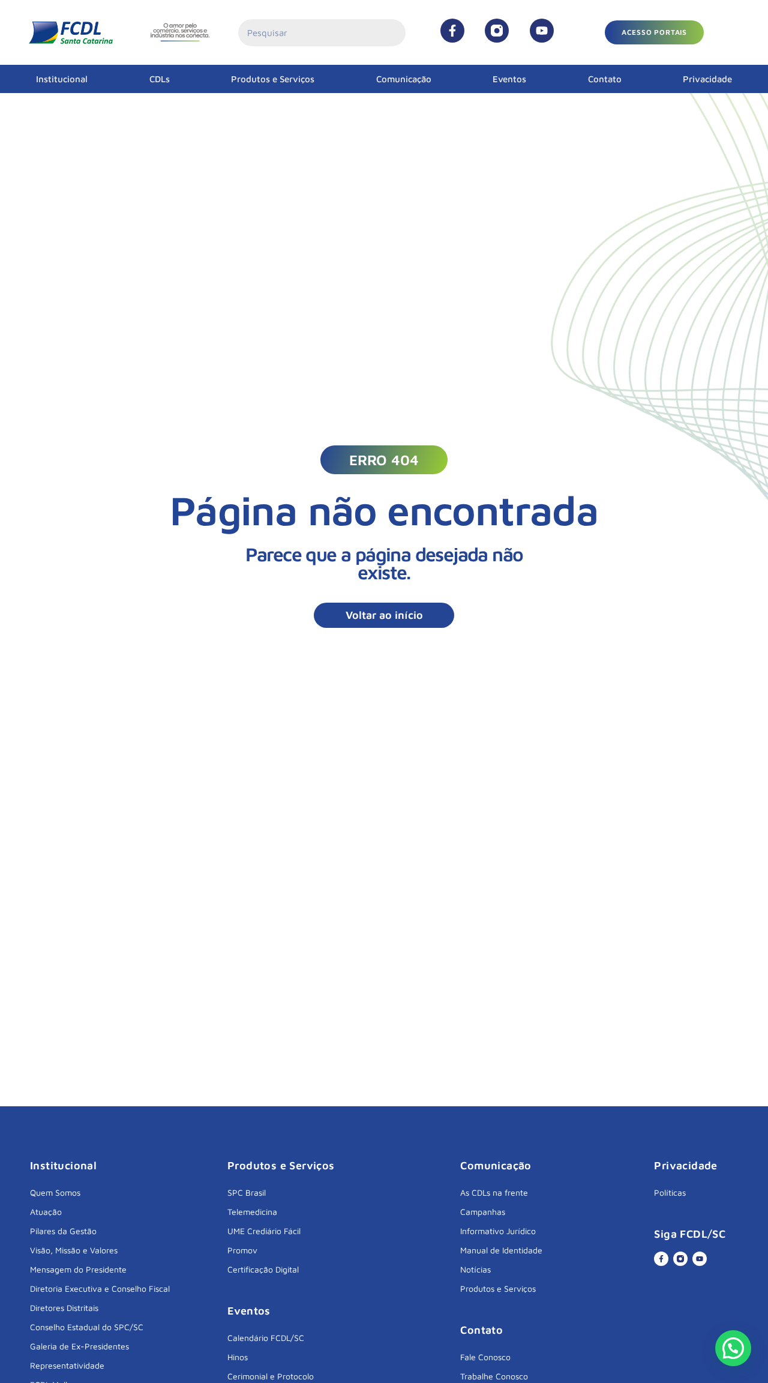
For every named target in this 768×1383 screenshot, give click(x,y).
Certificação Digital (263, 1269)
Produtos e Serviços (272, 79)
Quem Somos (55, 1192)
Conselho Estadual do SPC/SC (86, 1327)
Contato (605, 79)
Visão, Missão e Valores (74, 1250)
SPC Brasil (246, 1192)
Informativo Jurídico (498, 1231)
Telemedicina (252, 1212)
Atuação (46, 1212)
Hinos (237, 1357)
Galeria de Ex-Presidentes (79, 1346)
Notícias (475, 1269)
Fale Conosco (485, 1357)
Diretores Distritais (64, 1308)
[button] (654, 32)
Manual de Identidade (501, 1250)
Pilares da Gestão (63, 1231)
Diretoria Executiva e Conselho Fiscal (100, 1288)
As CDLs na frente (494, 1192)
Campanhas (482, 1212)
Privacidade (707, 79)
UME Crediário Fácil (264, 1231)
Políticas (670, 1192)
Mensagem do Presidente (78, 1269)
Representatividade (67, 1365)
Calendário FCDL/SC (265, 1338)
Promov (242, 1250)
